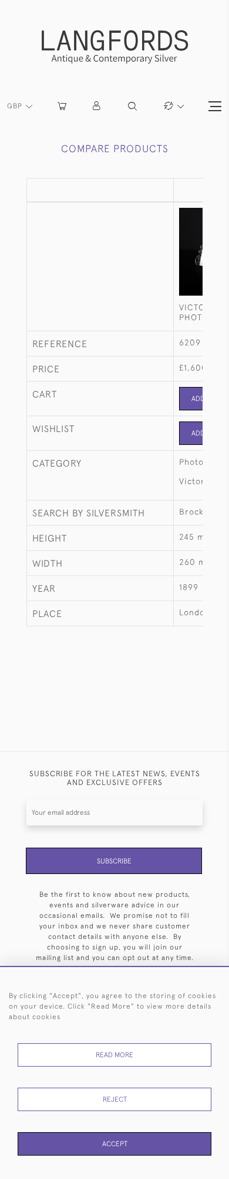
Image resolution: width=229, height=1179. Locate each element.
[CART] (62, 106)
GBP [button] (16, 106)
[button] (97, 106)
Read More (114, 1055)
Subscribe (114, 861)
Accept (114, 1144)
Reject (115, 1099)
